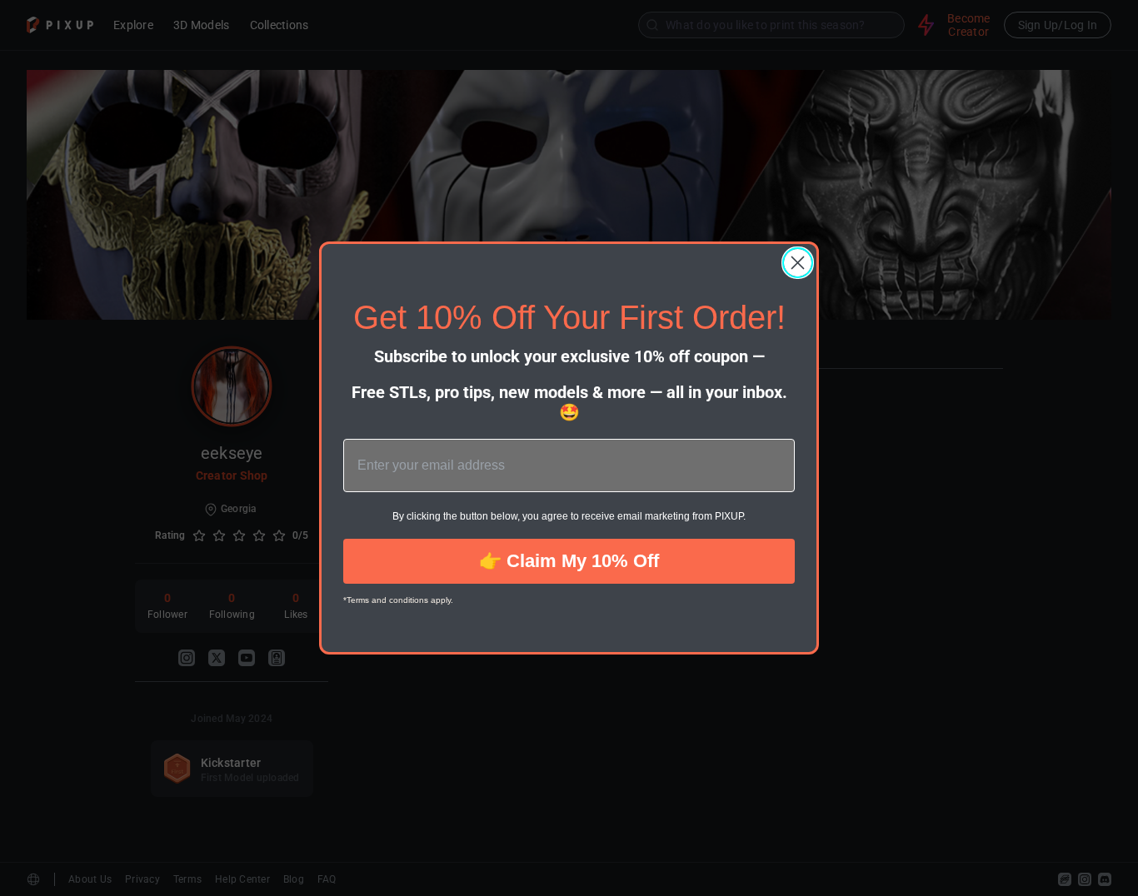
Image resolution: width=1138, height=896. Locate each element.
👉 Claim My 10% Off (569, 560)
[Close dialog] (797, 262)
